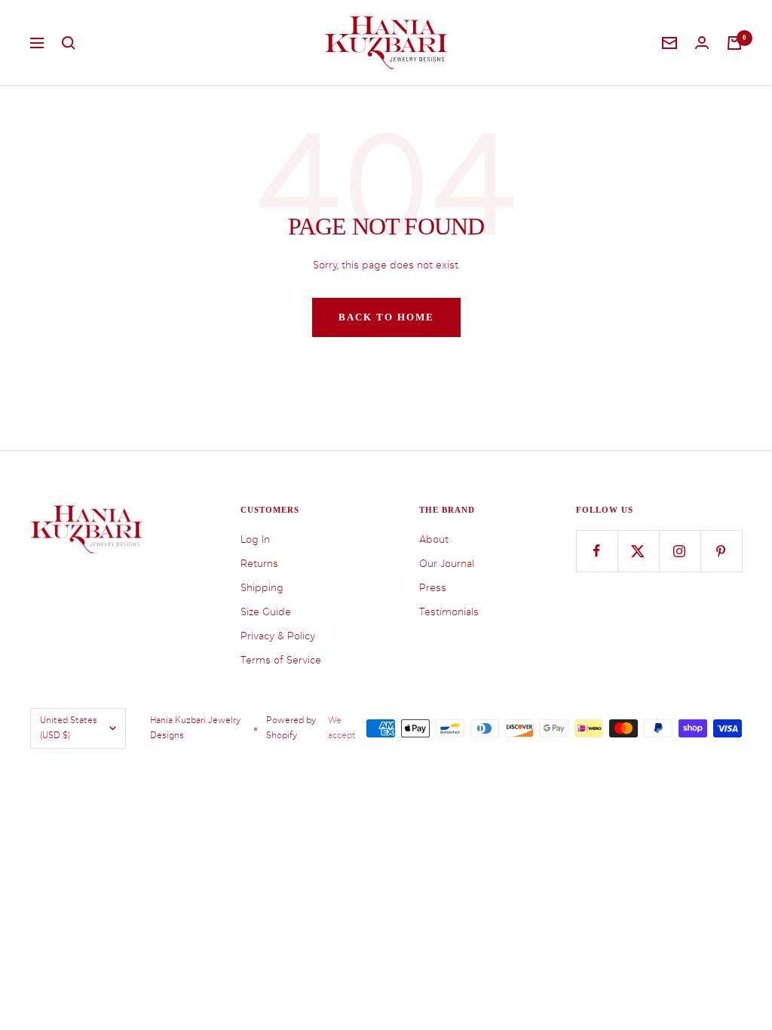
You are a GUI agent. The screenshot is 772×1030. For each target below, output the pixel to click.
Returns (259, 563)
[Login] (702, 42)
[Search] (68, 43)
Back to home (386, 317)
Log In (255, 539)
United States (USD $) (68, 728)
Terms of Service (280, 660)
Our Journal (446, 563)
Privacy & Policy (277, 636)
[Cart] (734, 43)
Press (432, 587)
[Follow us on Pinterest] (721, 551)
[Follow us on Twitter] (638, 551)
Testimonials (449, 611)
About (434, 539)
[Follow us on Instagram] (679, 551)
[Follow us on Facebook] (596, 551)
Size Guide (265, 611)
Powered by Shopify (291, 728)
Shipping (261, 587)
